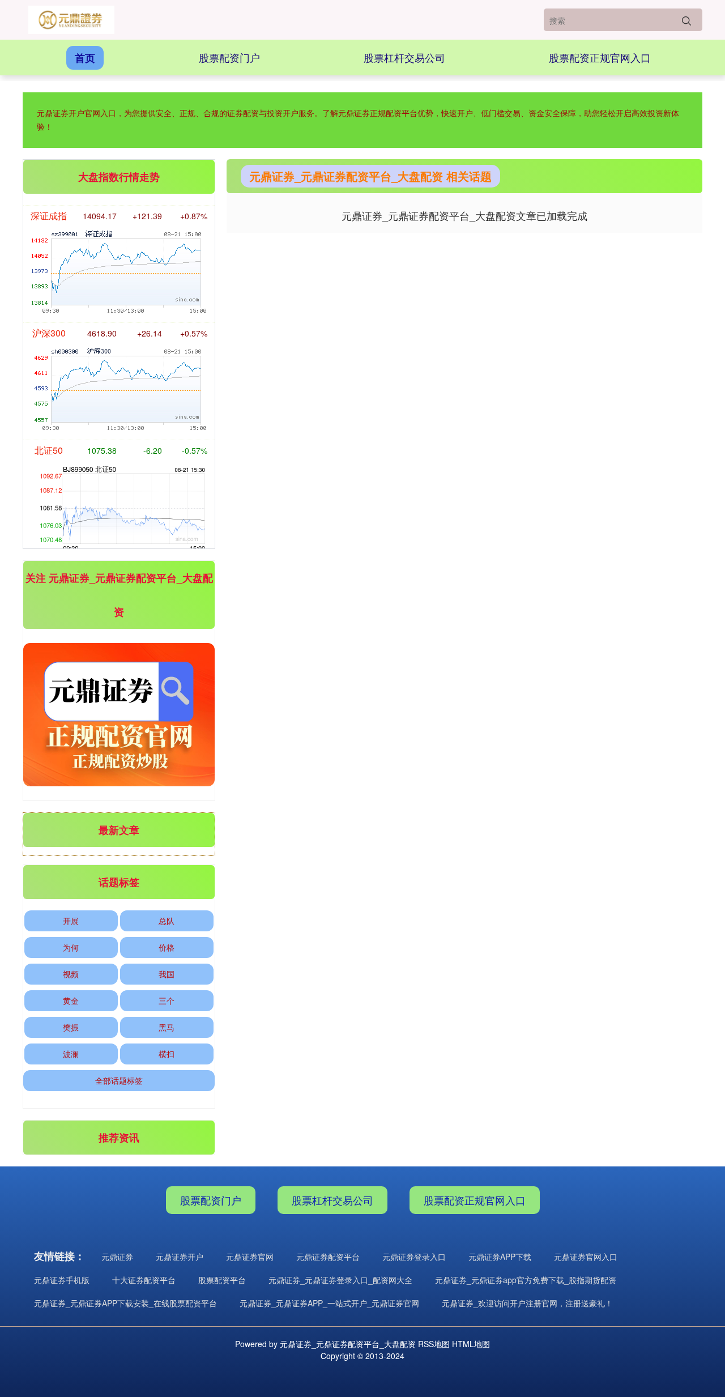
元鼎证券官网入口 (585, 1256)
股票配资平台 (222, 1279)
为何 (71, 947)
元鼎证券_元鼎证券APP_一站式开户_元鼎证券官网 (329, 1303)
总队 (166, 920)
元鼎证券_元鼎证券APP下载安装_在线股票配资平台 (125, 1303)
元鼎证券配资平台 (328, 1256)
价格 (166, 947)
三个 (166, 1000)
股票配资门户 (229, 57)
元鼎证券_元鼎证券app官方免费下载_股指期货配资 (525, 1279)
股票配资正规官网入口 (600, 57)
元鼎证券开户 (179, 1256)
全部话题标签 (119, 1080)
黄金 (71, 1000)
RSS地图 (434, 1343)
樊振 (71, 1027)
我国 (166, 973)
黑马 (166, 1027)
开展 (71, 920)
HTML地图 (471, 1343)
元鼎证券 (117, 1256)
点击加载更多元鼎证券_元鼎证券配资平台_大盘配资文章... (464, 215)
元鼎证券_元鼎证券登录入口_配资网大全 (340, 1279)
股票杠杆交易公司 (404, 57)
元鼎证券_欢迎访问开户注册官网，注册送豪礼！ (527, 1303)
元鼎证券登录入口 (414, 1256)
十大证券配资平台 (144, 1279)
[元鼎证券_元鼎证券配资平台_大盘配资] (71, 20)
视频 (71, 973)
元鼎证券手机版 (61, 1279)
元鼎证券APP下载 (499, 1256)
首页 (85, 57)
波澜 (71, 1053)
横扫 (166, 1053)
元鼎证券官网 (250, 1256)
